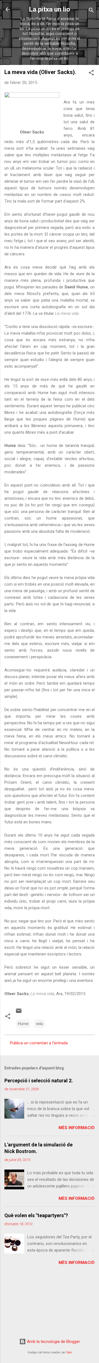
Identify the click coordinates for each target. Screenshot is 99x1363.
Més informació (77, 1127)
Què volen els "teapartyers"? (36, 1215)
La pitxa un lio (49, 9)
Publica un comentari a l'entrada (39, 1042)
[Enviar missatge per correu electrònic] (18, 1012)
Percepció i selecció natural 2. (38, 1080)
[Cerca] (91, 11)
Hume (23, 1023)
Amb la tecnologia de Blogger (53, 1341)
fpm (69, 1352)
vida (39, 1023)
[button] (91, 73)
